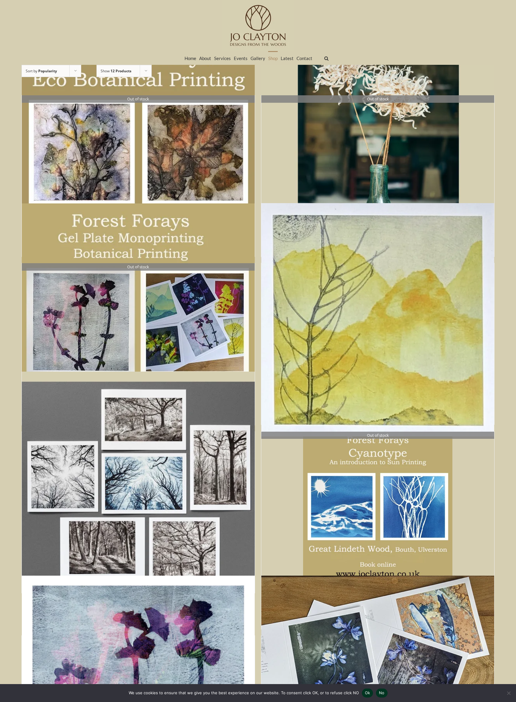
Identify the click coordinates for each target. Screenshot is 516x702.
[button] (326, 58)
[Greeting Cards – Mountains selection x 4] (377, 319)
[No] (509, 693)
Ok (367, 692)
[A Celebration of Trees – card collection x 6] (138, 488)
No (382, 692)
